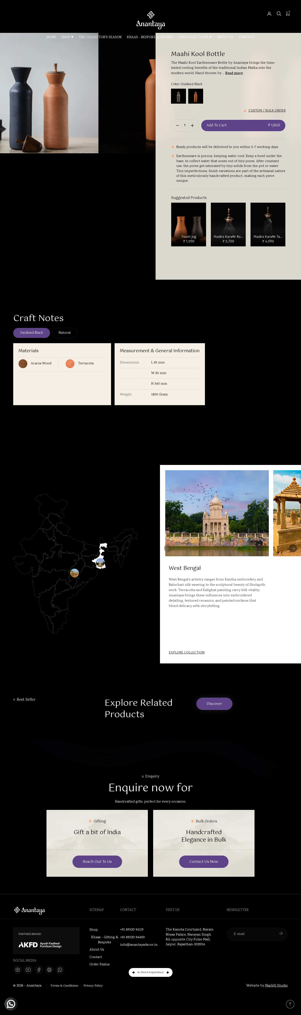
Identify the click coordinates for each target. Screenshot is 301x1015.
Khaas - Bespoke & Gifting (150, 37)
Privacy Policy (93, 986)
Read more (234, 73)
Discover (214, 704)
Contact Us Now (204, 862)
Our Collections (193, 37)
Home (51, 37)
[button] (293, 548)
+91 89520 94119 (131, 929)
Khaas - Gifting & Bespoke (104, 940)
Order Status (99, 964)
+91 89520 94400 (132, 937)
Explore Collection (186, 653)
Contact (247, 37)
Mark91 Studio (276, 985)
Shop (65, 37)
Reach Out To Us (97, 862)
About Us (225, 37)
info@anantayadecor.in (139, 945)
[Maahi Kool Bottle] (88, 93)
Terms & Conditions (64, 986)
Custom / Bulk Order (267, 111)
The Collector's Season (100, 37)
